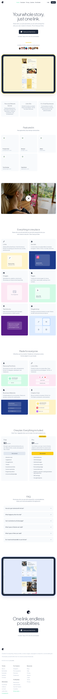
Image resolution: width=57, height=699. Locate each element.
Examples (22, 2)
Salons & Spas (16, 684)
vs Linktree (4, 684)
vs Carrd (4, 689)
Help (28, 671)
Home (18, 2)
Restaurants (16, 682)
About (3, 668)
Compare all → (5, 693)
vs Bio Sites (4, 691)
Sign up (53, 2)
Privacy (29, 681)
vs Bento (4, 686)
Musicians (15, 673)
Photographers (17, 671)
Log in (28, 677)
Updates (32, 2)
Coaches (15, 689)
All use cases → (16, 691)
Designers (15, 668)
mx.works (12, 660)
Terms (28, 679)
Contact (4, 677)
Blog (28, 668)
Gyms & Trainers (17, 686)
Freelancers (16, 675)
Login (48, 2)
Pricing (27, 2)
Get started (14, 453)
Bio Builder (38, 2)
